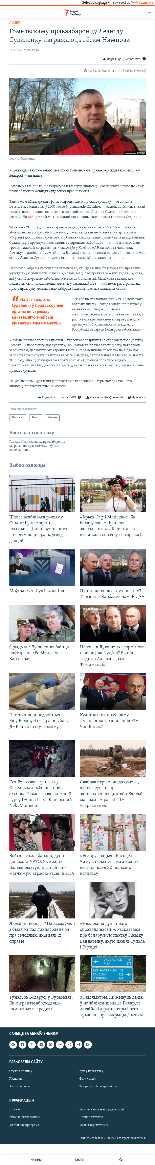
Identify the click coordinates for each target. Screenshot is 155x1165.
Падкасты (16, 1078)
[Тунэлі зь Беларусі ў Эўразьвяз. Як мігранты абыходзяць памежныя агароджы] (42, 973)
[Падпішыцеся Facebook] (22, 1044)
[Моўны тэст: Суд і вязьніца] (42, 567)
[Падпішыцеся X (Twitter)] (32, 1044)
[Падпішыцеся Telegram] (78, 1044)
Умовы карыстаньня (93, 1125)
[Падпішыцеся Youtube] (41, 1044)
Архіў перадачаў (91, 1071)
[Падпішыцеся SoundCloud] (60, 1044)
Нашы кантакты (91, 1117)
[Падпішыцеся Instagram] (69, 1044)
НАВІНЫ (36, 1160)
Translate (146, 3)
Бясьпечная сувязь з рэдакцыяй (101, 1109)
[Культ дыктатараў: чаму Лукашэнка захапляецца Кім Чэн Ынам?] (113, 691)
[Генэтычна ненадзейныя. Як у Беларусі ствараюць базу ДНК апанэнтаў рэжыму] (42, 691)
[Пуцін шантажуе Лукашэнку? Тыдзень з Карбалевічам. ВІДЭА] (113, 567)
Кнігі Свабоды (19, 1086)
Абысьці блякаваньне (24, 1117)
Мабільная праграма (24, 1125)
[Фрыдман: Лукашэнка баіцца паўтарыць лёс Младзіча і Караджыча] (42, 623)
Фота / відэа (87, 1078)
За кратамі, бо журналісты (98, 1086)
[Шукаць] (121, 1160)
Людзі (14, 23)
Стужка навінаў (20, 1071)
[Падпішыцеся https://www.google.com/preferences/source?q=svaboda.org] (13, 1044)
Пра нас (15, 1109)
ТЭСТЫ (79, 1160)
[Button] (112, 59)
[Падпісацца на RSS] (88, 1044)
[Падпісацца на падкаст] (50, 1044)
